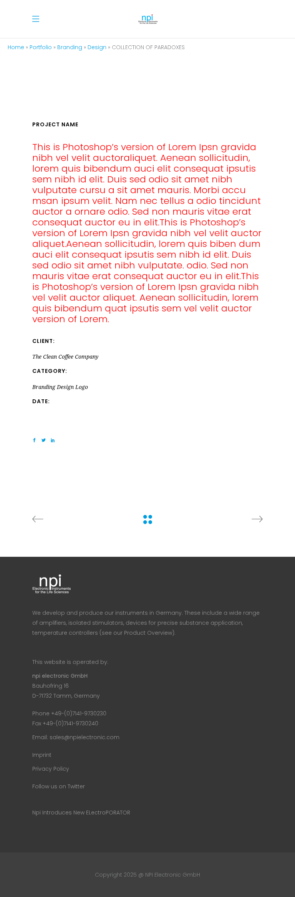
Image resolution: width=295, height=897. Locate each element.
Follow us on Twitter (58, 786)
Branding (69, 47)
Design (97, 47)
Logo (81, 387)
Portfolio (41, 47)
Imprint (41, 755)
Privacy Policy (50, 769)
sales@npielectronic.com (84, 737)
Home (16, 47)
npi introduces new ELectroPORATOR (81, 812)
